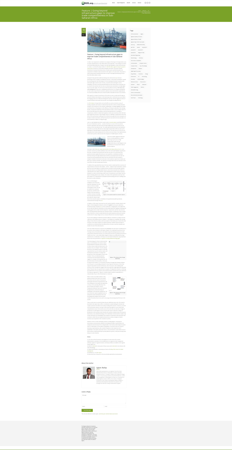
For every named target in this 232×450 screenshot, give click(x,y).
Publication (144, 84)
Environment (133, 76)
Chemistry (141, 57)
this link (94, 346)
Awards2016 (133, 52)
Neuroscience (143, 81)
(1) (112, 71)
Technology (140, 97)
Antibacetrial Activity (141, 44)
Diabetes (140, 68)
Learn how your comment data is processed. (108, 413)
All (148, 10)
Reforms (142, 87)
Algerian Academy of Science (136, 36)
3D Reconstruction (134, 34)
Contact (134, 2)
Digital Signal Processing (135, 71)
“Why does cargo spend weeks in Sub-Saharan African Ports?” (108, 149)
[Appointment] (94, 3)
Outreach (132, 84)
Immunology (144, 76)
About (113, 2)
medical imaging (140, 79)
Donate (139, 2)
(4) (101, 200)
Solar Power (133, 97)
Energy (146, 73)
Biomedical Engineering (135, 55)
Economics (141, 73)
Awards (128, 2)
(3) (120, 100)
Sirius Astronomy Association (136, 95)
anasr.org (133, 44)
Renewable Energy (134, 89)
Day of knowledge (143, 65)
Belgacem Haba (141, 52)
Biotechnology (134, 57)
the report (99, 352)
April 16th (133, 47)
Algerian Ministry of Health (136, 39)
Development (133, 68)
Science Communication (135, 92)
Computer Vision (134, 65)
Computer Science (143, 63)
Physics (138, 84)
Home (139, 10)
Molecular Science (134, 81)
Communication (134, 63)
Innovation (133, 79)
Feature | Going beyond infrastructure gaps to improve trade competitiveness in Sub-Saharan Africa (105, 56)
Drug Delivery (133, 73)
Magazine (144, 10)
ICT (139, 76)
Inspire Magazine (121, 2)
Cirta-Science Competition (136, 60)
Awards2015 (140, 50)
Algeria (142, 34)
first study (91, 103)
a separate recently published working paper (110, 238)
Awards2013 (144, 47)
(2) (116, 77)
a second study (112, 122)
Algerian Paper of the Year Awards (137, 42)
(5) (101, 206)
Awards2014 (133, 50)
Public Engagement (134, 87)
